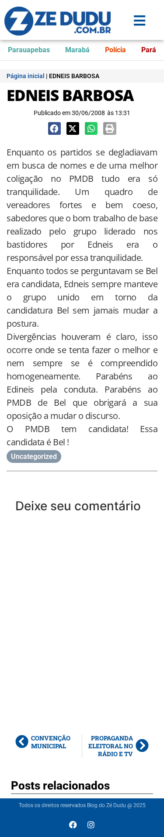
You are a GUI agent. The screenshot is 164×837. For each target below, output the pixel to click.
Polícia (115, 50)
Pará (148, 50)
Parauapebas (29, 50)
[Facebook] (73, 825)
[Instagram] (91, 825)
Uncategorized (34, 456)
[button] (54, 128)
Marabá (77, 50)
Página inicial (26, 75)
